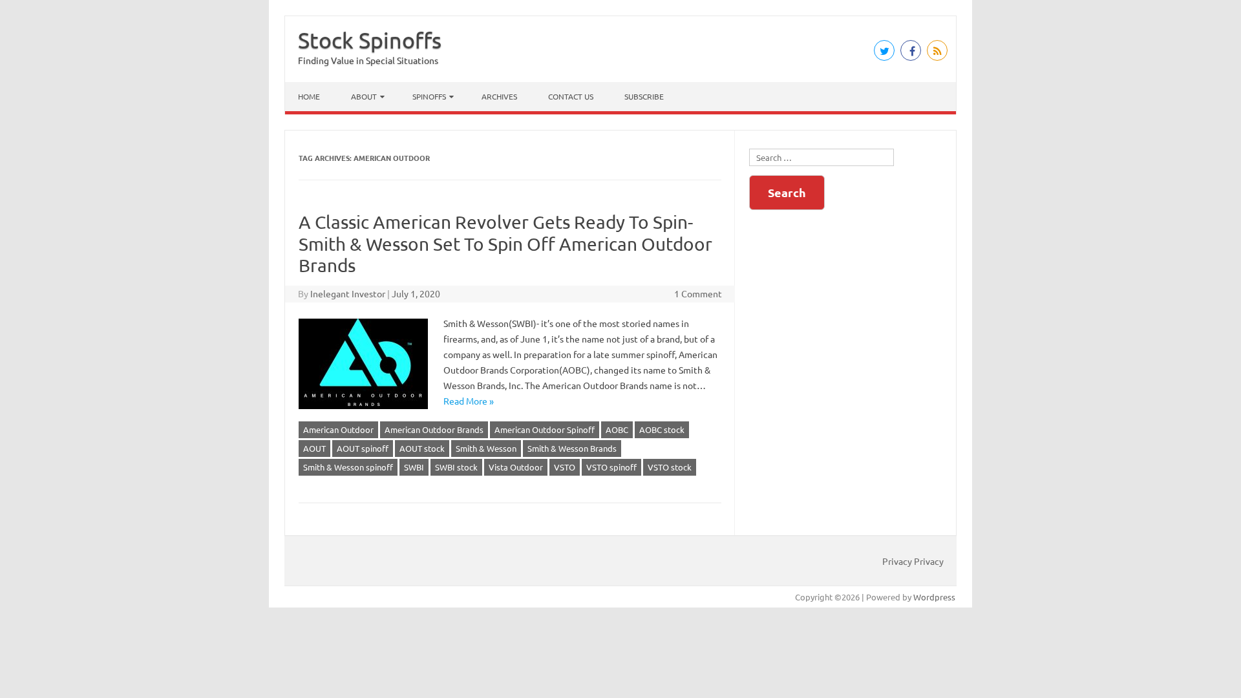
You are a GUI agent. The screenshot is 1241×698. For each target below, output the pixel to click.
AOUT (314, 448)
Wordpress (934, 596)
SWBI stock (456, 466)
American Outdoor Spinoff (544, 429)
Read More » (468, 401)
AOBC (617, 429)
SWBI (414, 466)
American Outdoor (338, 429)
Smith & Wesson (486, 448)
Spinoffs (429, 96)
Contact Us (570, 96)
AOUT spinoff (362, 448)
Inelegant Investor (347, 293)
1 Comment (698, 293)
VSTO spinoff (611, 466)
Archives (499, 96)
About (364, 96)
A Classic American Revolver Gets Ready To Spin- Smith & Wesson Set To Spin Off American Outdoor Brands (505, 243)
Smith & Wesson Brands (572, 448)
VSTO (564, 466)
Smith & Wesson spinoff (348, 466)
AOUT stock (422, 448)
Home (309, 96)
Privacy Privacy (913, 561)
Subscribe (644, 96)
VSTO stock (670, 466)
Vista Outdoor (516, 466)
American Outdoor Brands (434, 429)
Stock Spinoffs (369, 40)
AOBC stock (661, 429)
